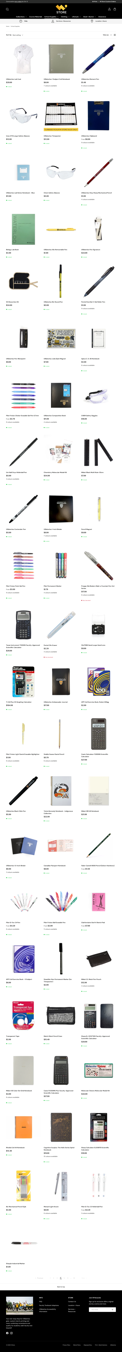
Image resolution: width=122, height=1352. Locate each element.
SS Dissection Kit (12, 302)
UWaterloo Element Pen (90, 79)
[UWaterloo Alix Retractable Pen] (61, 229)
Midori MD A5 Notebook (90, 811)
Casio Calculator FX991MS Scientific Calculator (94, 755)
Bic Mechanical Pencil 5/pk (16, 1207)
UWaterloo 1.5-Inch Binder (16, 866)
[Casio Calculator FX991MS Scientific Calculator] (98, 734)
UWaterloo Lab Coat (13, 79)
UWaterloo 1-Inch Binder (53, 529)
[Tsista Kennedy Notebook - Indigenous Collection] (61, 790)
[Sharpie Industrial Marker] (23, 1243)
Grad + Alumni (88, 17)
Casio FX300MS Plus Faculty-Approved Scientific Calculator (58, 1092)
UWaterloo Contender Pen (16, 529)
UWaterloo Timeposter (52, 136)
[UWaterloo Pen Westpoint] (23, 338)
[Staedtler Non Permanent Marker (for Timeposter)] (61, 959)
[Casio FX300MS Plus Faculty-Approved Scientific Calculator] (61, 1070)
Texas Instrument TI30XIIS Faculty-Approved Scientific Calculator (23, 646)
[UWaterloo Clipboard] (98, 115)
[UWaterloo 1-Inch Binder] (61, 509)
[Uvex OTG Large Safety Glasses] (23, 115)
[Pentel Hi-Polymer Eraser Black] (61, 1295)
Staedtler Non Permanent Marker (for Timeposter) (58, 980)
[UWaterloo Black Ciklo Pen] (23, 790)
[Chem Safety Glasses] (61, 172)
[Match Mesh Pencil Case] (61, 1016)
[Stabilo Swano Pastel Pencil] (61, 734)
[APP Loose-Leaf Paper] (98, 1243)
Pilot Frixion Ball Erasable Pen (54, 923)
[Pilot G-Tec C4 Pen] (23, 902)
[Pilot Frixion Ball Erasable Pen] (61, 902)
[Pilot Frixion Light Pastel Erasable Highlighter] (23, 734)
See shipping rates (31, 1)
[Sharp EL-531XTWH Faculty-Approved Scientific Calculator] (98, 1016)
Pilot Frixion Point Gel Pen (15, 586)
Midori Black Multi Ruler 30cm (92, 472)
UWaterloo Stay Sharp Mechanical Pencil (96, 193)
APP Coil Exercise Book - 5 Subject (19, 979)
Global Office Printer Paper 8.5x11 (93, 1316)
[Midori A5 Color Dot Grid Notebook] (23, 1070)
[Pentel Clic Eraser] (61, 625)
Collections (20, 17)
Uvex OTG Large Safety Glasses (18, 136)
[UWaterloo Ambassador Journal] (61, 681)
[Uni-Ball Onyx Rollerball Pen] (23, 452)
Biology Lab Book (12, 250)
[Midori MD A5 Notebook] (98, 790)
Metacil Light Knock (51, 1207)
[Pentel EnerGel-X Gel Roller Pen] (98, 281)
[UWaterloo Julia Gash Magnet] (61, 338)
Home (7, 26)
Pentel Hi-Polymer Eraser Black (55, 1316)
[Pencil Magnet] (98, 509)
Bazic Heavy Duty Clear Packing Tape (57, 1264)
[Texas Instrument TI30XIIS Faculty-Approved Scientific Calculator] (23, 625)
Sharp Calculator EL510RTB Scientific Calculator (95, 1149)
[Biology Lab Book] (23, 229)
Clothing (64, 17)
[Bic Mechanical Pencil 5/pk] (23, 1186)
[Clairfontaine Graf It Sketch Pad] (98, 902)
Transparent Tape (12, 1036)
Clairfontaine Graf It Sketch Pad (93, 923)
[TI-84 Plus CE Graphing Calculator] (23, 681)
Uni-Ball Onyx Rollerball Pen (16, 472)
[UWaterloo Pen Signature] (98, 229)
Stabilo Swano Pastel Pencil (54, 754)
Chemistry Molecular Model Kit (55, 472)
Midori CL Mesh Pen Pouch (91, 979)
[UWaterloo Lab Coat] (23, 59)
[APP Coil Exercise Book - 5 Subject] (23, 959)
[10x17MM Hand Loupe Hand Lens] (98, 625)
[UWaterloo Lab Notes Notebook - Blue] (23, 172)
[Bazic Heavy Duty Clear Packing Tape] (61, 1243)
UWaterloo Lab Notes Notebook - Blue (20, 193)
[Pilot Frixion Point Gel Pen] (23, 565)
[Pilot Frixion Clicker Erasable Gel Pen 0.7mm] (23, 395)
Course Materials (35, 17)
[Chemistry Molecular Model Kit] (61, 452)
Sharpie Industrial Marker (15, 1264)
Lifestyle (75, 17)
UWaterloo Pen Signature (90, 250)
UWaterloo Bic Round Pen (53, 302)
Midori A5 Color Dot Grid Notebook (19, 1091)
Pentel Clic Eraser (50, 645)
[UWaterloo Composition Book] (61, 395)
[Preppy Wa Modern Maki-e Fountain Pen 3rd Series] (98, 565)
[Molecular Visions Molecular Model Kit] (98, 1070)
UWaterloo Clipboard (89, 136)
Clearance (102, 17)
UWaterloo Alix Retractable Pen (55, 250)
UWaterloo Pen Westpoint (15, 359)
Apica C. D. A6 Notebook (90, 359)
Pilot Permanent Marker (52, 586)
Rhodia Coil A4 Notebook (15, 1148)
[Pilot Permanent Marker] (61, 565)
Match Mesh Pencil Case (53, 1036)
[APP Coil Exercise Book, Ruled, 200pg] (98, 681)
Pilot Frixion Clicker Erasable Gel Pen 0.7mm (22, 416)
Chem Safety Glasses (52, 193)
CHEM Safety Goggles (89, 416)
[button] (115, 9)
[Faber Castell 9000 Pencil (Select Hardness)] (98, 845)
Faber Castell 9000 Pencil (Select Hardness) (97, 866)
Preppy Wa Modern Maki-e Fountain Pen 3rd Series (97, 587)
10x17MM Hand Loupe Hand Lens (93, 645)
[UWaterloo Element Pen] (98, 59)
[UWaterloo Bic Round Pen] (61, 281)
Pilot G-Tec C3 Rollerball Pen (92, 1207)
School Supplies (50, 17)
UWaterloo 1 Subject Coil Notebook (57, 79)
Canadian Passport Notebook (55, 866)
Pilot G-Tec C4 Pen (13, 923)
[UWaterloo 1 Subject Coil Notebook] (61, 59)
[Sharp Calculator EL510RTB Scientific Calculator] (98, 1127)
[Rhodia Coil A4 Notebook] (23, 1127)
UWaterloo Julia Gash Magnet (55, 359)
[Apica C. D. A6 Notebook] (98, 338)
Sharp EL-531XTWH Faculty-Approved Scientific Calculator (95, 1037)
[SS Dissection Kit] (23, 281)
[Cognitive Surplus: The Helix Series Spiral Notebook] (61, 1127)
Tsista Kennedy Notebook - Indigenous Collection (58, 812)
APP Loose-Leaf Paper (89, 1264)
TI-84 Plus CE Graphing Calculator (19, 702)
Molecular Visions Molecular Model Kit (95, 1091)
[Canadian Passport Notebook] (61, 845)
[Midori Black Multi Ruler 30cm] (98, 452)
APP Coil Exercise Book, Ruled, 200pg (95, 702)
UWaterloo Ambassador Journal (55, 702)
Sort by (9, 35)
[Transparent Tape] (23, 1016)
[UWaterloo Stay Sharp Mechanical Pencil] (98, 172)
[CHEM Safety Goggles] (98, 395)
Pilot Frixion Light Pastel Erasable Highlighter (22, 754)
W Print (94, 1)
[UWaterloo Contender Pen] (23, 509)
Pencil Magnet (86, 529)
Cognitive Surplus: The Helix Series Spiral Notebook (59, 1149)
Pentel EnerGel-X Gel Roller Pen (93, 302)
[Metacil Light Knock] (61, 1186)
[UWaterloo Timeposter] (61, 115)
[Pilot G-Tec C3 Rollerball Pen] (98, 1186)
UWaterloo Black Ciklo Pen (16, 811)
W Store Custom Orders (108, 1)
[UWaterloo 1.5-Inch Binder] (23, 845)
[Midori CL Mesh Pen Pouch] (98, 959)
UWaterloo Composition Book (55, 416)
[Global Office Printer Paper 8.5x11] (98, 1295)
